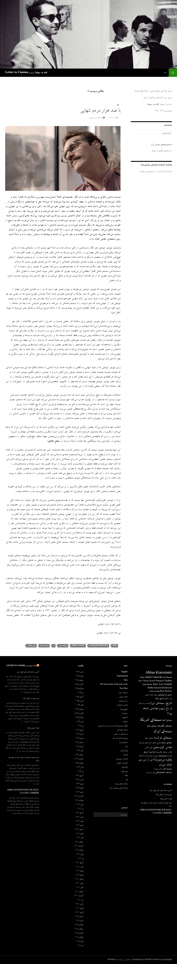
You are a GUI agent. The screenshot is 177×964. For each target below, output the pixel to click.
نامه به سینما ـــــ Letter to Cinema (26, 72)
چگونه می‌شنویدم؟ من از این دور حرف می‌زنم (113, 726)
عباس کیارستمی (162, 748)
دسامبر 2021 (79, 830)
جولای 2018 (79, 937)
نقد (118, 105)
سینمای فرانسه (162, 738)
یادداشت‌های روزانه (121, 784)
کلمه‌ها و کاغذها (122, 763)
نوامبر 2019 (79, 921)
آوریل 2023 (79, 776)
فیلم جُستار (124, 751)
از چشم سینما (123, 693)
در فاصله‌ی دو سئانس (121, 734)
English (124, 672)
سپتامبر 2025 (79, 680)
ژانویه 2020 (79, 912)
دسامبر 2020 (79, 879)
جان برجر (145, 703)
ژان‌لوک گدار (167, 769)
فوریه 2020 (79, 908)
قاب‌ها (126, 755)
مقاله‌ (126, 776)
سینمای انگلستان (164, 726)
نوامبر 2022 (79, 792)
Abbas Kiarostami (159, 673)
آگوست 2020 (78, 896)
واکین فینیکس (31, 646)
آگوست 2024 (78, 714)
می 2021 (80, 859)
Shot (126, 680)
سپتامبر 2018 (79, 929)
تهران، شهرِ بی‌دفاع (33, 728)
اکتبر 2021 (79, 838)
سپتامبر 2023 (79, 755)
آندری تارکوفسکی (165, 695)
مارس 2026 (79, 672)
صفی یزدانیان (143, 743)
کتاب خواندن (158, 769)
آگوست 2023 (78, 759)
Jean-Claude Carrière (146, 681)
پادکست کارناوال (122, 705)
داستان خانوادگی (122, 730)
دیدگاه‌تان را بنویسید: (96, 118)
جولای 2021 (79, 850)
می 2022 (80, 809)
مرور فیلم (125, 772)
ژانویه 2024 (79, 738)
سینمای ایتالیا (152, 726)
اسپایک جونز (63, 646)
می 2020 (80, 900)
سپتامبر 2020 (79, 892)
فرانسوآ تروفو (149, 752)
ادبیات (155, 695)
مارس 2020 (79, 904)
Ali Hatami (167, 678)
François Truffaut (164, 681)
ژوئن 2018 (79, 942)
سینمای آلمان (167, 720)
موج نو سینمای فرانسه (150, 756)
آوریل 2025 (79, 697)
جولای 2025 (79, 689)
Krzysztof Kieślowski (163, 688)
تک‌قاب (125, 722)
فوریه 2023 (79, 784)
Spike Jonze (78, 646)
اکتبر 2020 (79, 888)
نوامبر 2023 (79, 747)
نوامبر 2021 (79, 834)
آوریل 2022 (79, 813)
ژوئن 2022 (79, 805)
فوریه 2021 (79, 871)
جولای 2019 (79, 925)
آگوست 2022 (78, 796)
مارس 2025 (79, 701)
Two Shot (124, 689)
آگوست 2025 (78, 685)
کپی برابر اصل (150, 773)
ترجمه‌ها (125, 714)
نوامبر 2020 (79, 883)
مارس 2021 (79, 867)
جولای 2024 (79, 718)
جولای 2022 (79, 801)
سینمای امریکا (44, 646)
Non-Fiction (166, 691)
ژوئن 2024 (79, 722)
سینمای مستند (166, 743)
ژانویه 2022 (79, 825)
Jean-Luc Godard (162, 684)
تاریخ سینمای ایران (160, 703)
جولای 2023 (79, 763)
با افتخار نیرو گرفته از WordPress (119, 960)
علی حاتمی (148, 748)
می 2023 (80, 772)
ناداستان (141, 756)
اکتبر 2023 (79, 751)
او (53, 646)
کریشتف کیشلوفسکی (164, 772)
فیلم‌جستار (162, 756)
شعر (149, 743)
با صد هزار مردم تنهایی (100, 111)
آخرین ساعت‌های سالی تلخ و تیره (28, 672)
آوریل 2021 (79, 863)
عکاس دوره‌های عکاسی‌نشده (163, 752)
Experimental (122, 676)
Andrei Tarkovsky (154, 677)
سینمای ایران (162, 731)
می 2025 (80, 693)
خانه (165, 73)
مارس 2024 (79, 734)
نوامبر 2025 (79, 676)
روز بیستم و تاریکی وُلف (31, 699)
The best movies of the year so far (114, 685)
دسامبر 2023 (79, 743)
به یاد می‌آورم (123, 701)
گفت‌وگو (125, 767)
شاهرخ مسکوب (156, 743)
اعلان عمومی (123, 697)
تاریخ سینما (159, 698)
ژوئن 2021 (79, 854)
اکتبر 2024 (79, 705)
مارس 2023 (79, 780)
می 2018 (80, 946)
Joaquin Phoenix (98, 646)
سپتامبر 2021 (79, 842)
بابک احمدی (149, 695)
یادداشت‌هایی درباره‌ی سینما (119, 788)
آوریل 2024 (79, 730)
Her (115, 646)
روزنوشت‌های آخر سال (120, 738)
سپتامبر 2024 (79, 709)
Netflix (150, 688)
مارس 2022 (79, 817)
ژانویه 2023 (79, 788)
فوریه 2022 (79, 821)
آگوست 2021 (78, 846)
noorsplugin (167, 960)
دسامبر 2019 (79, 917)
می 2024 (80, 726)
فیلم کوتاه (169, 756)
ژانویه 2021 (79, 875)
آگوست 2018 (78, 933)
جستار (140, 703)
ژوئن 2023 (79, 767)
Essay (142, 678)
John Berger (147, 685)
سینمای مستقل (149, 738)
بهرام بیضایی (168, 699)
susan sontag (155, 691)
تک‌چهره (125, 718)
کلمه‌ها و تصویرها (122, 759)
